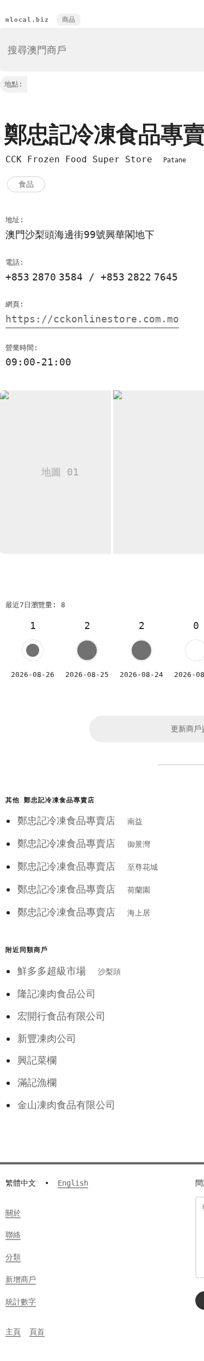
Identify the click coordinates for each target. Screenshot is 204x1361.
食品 (26, 184)
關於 (13, 1213)
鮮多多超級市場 (69, 970)
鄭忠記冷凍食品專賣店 (80, 820)
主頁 (13, 1331)
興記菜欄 (37, 1060)
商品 (68, 19)
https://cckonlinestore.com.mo (92, 319)
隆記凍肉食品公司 (56, 993)
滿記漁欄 (37, 1082)
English (73, 1183)
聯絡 (13, 1234)
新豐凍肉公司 (46, 1038)
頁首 (37, 1331)
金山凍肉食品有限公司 (66, 1104)
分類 (13, 1257)
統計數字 (20, 1301)
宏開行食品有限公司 (61, 1016)
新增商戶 (20, 1279)
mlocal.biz (27, 19)
